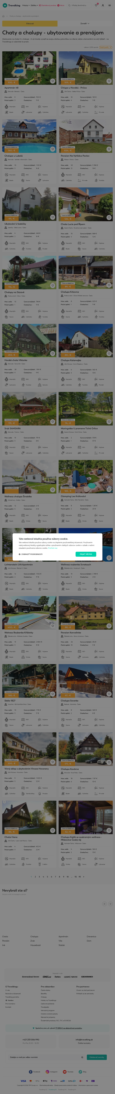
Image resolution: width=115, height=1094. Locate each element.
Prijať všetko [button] (86, 554)
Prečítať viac (53, 548)
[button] (31, 554)
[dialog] (57, 547)
